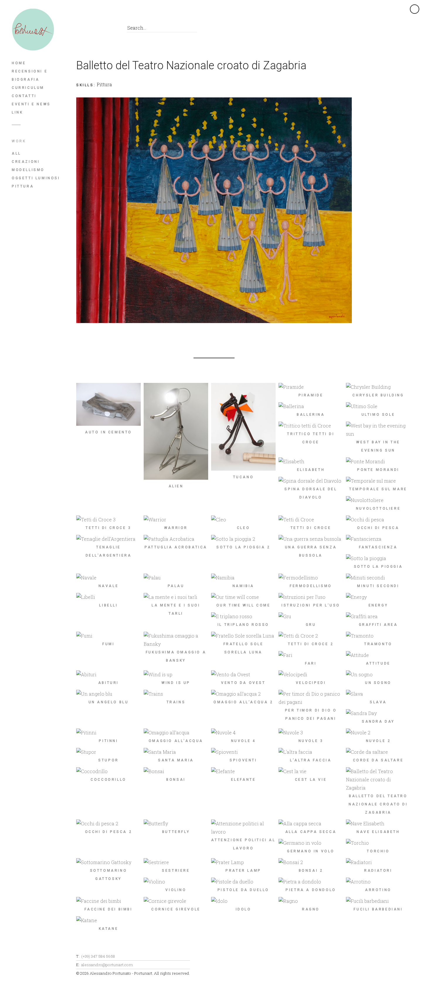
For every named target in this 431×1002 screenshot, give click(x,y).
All (16, 153)
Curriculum (28, 88)
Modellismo (28, 170)
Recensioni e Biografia (29, 75)
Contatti (24, 96)
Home (19, 63)
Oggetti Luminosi (36, 178)
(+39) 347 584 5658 (98, 956)
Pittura (23, 186)
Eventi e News (31, 104)
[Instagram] (95, 29)
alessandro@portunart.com (107, 964)
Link (17, 112)
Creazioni (26, 162)
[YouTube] (108, 29)
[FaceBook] (82, 29)
